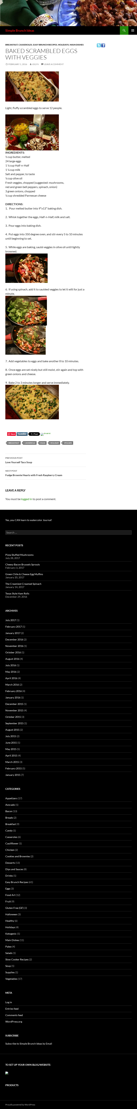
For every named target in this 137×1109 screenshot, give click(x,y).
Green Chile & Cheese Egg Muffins (24, 574)
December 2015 (14, 703)
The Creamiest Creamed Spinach (23, 583)
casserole (29, 443)
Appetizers (11, 798)
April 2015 (11, 755)
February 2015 (13, 768)
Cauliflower (11, 843)
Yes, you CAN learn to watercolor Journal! (28, 520)
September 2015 (14, 723)
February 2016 (13, 691)
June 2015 (11, 742)
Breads (9, 817)
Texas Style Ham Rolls (17, 593)
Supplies (10, 972)
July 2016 (10, 665)
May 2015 (10, 749)
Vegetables (11, 978)
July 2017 (10, 620)
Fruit (8, 901)
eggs (42, 443)
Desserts (10, 862)
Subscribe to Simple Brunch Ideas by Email (28, 1043)
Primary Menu (132, 30)
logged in (26, 499)
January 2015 (12, 774)
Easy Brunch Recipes (45, 44)
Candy (8, 830)
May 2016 (10, 671)
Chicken (9, 849)
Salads (8, 952)
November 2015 (14, 710)
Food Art (10, 894)
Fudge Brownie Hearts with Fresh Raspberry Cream (33, 473)
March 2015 (12, 761)
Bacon (8, 811)
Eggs (7, 888)
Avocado (10, 804)
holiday (54, 443)
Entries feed (12, 1008)
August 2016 (12, 658)
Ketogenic (11, 933)
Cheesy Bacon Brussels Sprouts (22, 564)
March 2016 (12, 684)
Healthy (9, 920)
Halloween (11, 914)
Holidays (63, 44)
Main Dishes (77, 44)
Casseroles (25, 44)
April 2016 (11, 678)
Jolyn (35, 64)
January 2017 (12, 633)
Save (13, 434)
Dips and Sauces (14, 869)
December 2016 (14, 639)
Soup (8, 965)
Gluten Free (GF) (14, 907)
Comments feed (14, 1015)
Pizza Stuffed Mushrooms (19, 554)
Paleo (8, 946)
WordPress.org (13, 1021)
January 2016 (12, 697)
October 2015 (13, 716)
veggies (68, 443)
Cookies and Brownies (17, 856)
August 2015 (12, 729)
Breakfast (11, 44)
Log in (8, 1002)
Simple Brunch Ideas (19, 30)
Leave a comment (54, 64)
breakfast (13, 443)
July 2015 (10, 736)
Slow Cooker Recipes (17, 959)
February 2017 (13, 626)
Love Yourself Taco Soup (18, 460)
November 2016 (14, 645)
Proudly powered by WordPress (20, 1104)
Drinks (9, 875)
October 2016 (13, 652)
